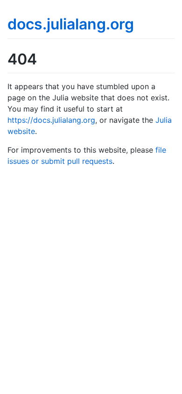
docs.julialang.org (70, 24)
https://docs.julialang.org (51, 120)
